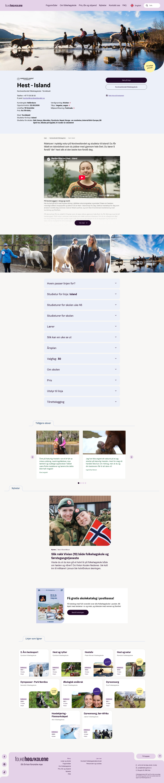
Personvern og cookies (94, 764)
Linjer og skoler (66, 761)
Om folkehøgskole (68, 5)
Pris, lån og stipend (88, 5)
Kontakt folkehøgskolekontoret (91, 761)
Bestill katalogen (78, 612)
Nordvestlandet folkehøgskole (126, 87)
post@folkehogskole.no (145, 768)
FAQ (124, 5)
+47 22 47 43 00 (142, 765)
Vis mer (82, 223)
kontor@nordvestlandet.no (34, 98)
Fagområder (51, 5)
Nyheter (102, 5)
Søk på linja (126, 80)
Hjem (45, 138)
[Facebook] (4, 756)
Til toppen (146, 756)
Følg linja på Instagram (116, 96)
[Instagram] (4, 764)
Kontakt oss (114, 5)
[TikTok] (4, 772)
